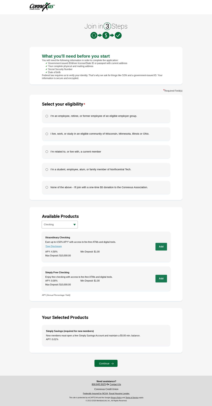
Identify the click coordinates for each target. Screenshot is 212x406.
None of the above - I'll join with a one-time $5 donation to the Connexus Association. (99, 187)
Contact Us (115, 384)
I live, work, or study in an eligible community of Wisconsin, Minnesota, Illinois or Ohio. (99, 133)
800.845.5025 (99, 384)
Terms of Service (132, 398)
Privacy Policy (116, 398)
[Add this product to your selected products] (161, 246)
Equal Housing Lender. (119, 393)
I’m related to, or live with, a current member (75, 151)
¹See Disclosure (53, 246)
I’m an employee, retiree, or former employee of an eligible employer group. (93, 116)
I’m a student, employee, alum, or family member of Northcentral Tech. (90, 169)
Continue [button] (104, 363)
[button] (60, 224)
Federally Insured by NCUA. (95, 393)
